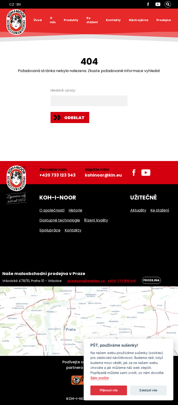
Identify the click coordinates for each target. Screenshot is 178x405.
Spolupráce (49, 230)
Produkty (71, 20)
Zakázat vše (148, 390)
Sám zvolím (99, 378)
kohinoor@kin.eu (103, 175)
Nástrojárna (138, 20)
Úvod (38, 20)
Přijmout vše (109, 390)
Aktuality (138, 210)
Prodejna (163, 20)
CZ (11, 4)
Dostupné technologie (59, 220)
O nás (53, 20)
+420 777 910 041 (122, 280)
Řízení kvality (96, 220)
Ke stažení (92, 20)
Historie (75, 210)
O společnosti (51, 210)
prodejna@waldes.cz (86, 280)
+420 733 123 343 (57, 175)
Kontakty (113, 20)
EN (19, 4)
